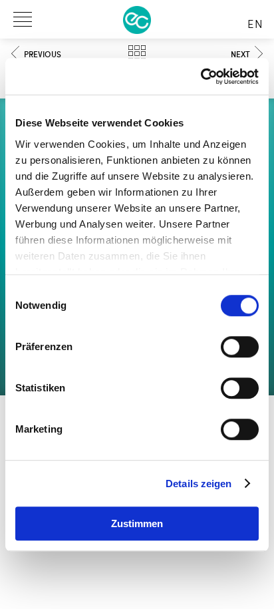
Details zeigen (198, 483)
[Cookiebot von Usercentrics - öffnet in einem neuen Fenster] (200, 76)
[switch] (240, 346)
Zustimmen (137, 523)
